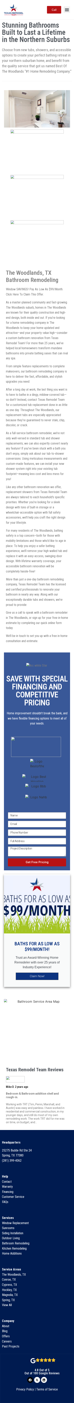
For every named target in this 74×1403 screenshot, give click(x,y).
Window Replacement (15, 1223)
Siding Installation (12, 1233)
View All (7, 1305)
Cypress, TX (9, 1285)
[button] (67, 9)
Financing (7, 1192)
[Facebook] (30, 1380)
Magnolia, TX (10, 1295)
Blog (4, 1331)
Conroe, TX (9, 1279)
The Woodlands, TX (14, 1274)
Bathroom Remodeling (15, 1243)
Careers (7, 1341)
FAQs (5, 1202)
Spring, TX (8, 1300)
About (5, 1326)
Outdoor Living (11, 1238)
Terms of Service (47, 1389)
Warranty (7, 1187)
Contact (7, 1182)
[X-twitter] (37, 1380)
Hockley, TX (9, 1290)
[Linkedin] (44, 1380)
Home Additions (12, 1253)
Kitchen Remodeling (14, 1248)
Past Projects (10, 1346)
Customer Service (13, 1197)
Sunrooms (8, 1228)
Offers (6, 1336)
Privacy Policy (25, 1389)
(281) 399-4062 (12, 1160)
